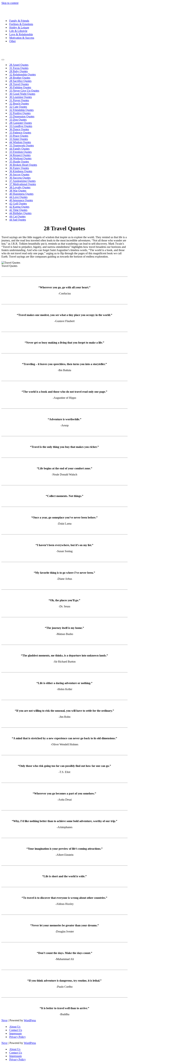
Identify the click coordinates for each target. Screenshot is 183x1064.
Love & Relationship (21, 34)
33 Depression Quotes (21, 116)
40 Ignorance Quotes (21, 200)
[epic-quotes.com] (23, 14)
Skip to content (9, 2)
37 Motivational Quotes (22, 184)
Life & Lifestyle (18, 30)
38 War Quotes (17, 190)
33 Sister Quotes (18, 139)
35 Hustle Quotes (19, 161)
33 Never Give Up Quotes (24, 90)
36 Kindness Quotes (20, 171)
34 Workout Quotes (20, 158)
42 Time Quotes (18, 209)
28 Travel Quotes (19, 84)
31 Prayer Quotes (19, 100)
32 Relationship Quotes (22, 74)
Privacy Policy (17, 1036)
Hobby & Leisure (19, 27)
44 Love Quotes (18, 197)
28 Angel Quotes (18, 64)
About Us (14, 1026)
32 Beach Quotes (19, 103)
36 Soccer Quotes (19, 174)
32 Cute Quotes (18, 106)
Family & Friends (19, 20)
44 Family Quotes (19, 148)
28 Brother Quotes (19, 77)
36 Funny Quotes (19, 168)
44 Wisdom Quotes (20, 142)
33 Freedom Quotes (20, 151)
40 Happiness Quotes (21, 193)
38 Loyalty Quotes (19, 187)
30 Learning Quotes (20, 97)
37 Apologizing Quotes (22, 180)
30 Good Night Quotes (22, 93)
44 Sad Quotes (17, 219)
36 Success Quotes (20, 177)
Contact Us (15, 1030)
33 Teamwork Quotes (21, 145)
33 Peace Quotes (18, 135)
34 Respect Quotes (20, 155)
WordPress (30, 1020)
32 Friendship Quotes (21, 109)
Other (12, 41)
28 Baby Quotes (18, 71)
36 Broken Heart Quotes (23, 164)
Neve (4, 1020)
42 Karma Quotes (19, 206)
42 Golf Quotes (18, 203)
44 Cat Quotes (17, 216)
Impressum (15, 1033)
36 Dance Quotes (19, 129)
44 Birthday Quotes (20, 213)
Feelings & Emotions (21, 24)
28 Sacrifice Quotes (20, 80)
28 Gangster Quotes (20, 122)
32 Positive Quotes (20, 113)
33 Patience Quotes (20, 132)
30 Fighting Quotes (20, 87)
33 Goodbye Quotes (20, 126)
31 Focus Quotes (18, 68)
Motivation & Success (21, 37)
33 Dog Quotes (18, 119)
